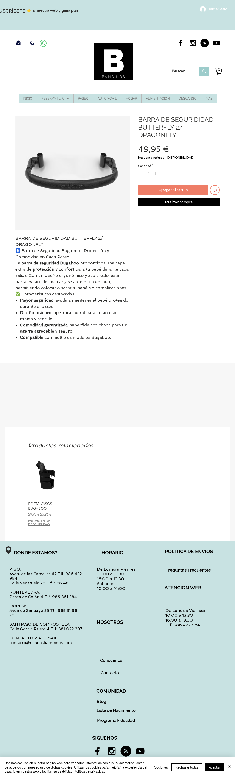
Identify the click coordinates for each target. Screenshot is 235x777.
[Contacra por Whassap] (43, 43)
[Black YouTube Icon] (216, 43)
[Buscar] (204, 71)
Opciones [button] (161, 767)
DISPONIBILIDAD (180, 157)
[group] (117, 492)
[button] (219, 71)
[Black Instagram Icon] (192, 43)
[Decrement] (141, 174)
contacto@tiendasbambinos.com (40, 642)
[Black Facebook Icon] (180, 43)
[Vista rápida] (48, 478)
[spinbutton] (148, 174)
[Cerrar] (229, 767)
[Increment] (156, 174)
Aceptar (214, 767)
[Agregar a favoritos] (215, 190)
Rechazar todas (186, 767)
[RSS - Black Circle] (204, 43)
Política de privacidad (89, 771)
